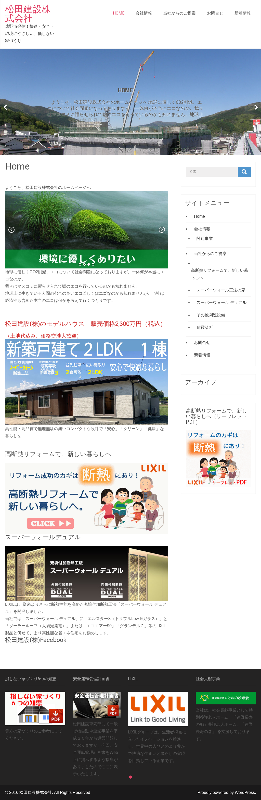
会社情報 (144, 13)
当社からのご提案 (179, 13)
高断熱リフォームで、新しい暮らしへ (219, 274)
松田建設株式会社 (28, 14)
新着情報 (242, 13)
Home (118, 13)
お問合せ (215, 13)
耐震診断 (205, 327)
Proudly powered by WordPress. (227, 792)
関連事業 (205, 238)
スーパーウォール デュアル (221, 302)
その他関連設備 (211, 315)
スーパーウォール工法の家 (221, 290)
